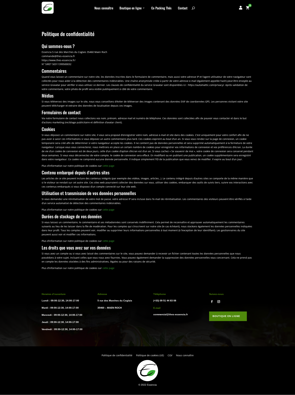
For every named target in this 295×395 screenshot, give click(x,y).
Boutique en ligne (131, 8)
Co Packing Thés (161, 8)
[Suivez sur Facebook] (212, 301)
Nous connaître (103, 8)
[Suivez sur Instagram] (218, 301)
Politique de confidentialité (117, 355)
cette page (108, 165)
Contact (182, 8)
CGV (170, 355)
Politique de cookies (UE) (150, 355)
